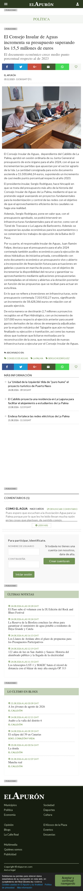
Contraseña (16, 558)
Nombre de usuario (21, 546)
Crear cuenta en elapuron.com (59, 561)
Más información (24, 887)
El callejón (15, 710)
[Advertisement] (41, 455)
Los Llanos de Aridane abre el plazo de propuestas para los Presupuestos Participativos (39, 640)
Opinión (8, 824)
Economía (10, 814)
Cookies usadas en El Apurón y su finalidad (22, 884)
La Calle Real (11, 834)
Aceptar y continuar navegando (68, 880)
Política (41, 19)
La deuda (13, 748)
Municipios (10, 805)
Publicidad (10, 854)
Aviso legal (10, 869)
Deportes (49, 810)
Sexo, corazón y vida (21, 738)
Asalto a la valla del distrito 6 (25, 720)
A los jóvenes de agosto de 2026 (26, 706)
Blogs (7, 829)
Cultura (48, 814)
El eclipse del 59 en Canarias (24, 734)
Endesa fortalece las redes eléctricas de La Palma (39, 416)
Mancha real (15, 762)
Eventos (48, 829)
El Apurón (10, 75)
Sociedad (49, 805)
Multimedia (10, 844)
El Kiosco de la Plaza (55, 824)
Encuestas (49, 834)
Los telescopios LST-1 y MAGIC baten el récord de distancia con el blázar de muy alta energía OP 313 (37, 666)
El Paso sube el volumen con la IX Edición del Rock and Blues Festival (40, 611)
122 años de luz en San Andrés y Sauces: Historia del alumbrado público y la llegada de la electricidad (38, 653)
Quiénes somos (13, 849)
